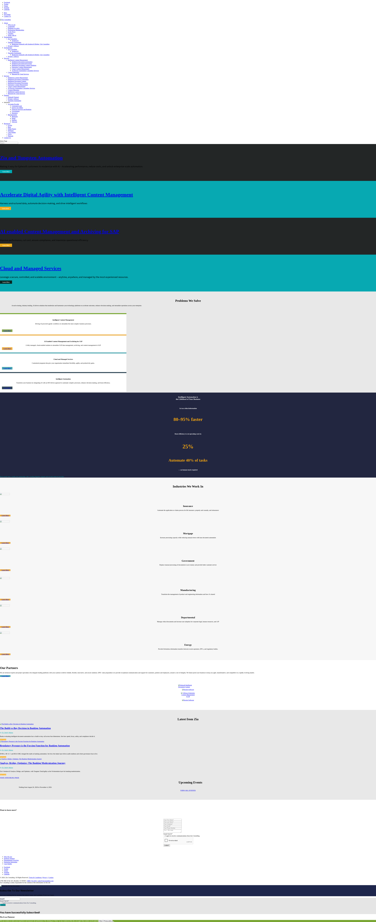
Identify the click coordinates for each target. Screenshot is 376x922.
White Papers (12, 129)
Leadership (11, 26)
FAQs (10, 134)
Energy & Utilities (17, 108)
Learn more (5, 208)
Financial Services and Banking (21, 109)
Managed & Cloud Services (20, 74)
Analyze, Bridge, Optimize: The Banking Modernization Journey (32, 763)
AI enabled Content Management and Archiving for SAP (59, 231)
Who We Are (8, 857)
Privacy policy (108, 921)
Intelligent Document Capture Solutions (24, 65)
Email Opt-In (182, 835)
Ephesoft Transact (13, 97)
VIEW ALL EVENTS (188, 790)
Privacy (45, 877)
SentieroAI (15, 40)
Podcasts (10, 136)
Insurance (15, 113)
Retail (13, 118)
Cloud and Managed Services (30, 268)
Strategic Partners (9, 858)
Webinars (11, 130)
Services (6, 58)
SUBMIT (166, 845)
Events (10, 125)
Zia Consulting (12, 39)
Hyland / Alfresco (13, 46)
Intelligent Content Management (18, 60)
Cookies (50, 877)
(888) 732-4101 (32, 881)
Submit (3, 905)
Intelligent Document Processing (22, 63)
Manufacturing (12, 115)
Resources (7, 123)
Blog (5, 13)
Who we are (11, 25)
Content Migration (13, 72)
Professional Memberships (16, 30)
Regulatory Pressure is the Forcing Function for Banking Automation (35, 745)
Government (15, 111)
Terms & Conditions (35, 877)
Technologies (8, 37)
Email (2, 899)
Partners (6, 95)
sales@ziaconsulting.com (45, 881)
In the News (11, 32)
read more (3, 740)
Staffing (14, 120)
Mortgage (15, 116)
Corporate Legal (17, 106)
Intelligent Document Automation (22, 62)
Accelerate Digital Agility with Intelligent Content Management (66, 194)
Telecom (14, 122)
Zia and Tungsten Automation (31, 157)
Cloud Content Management (20, 69)
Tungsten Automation (14, 42)
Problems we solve (13, 28)
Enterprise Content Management (22, 67)
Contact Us (7, 16)
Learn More (6, 171)
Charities (10, 33)
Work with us (12, 35)
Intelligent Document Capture (17, 81)
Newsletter (7, 14)
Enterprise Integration (10, 862)
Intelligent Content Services (16, 92)
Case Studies (12, 132)
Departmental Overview (11, 860)
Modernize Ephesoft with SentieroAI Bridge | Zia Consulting (30, 44)
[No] (113, 921)
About (6, 23)
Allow (100, 921)
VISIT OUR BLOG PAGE (9, 777)
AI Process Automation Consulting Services (25, 70)
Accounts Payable (13, 104)
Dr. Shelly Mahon (7, 732)
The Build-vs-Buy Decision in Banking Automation (25, 728)
